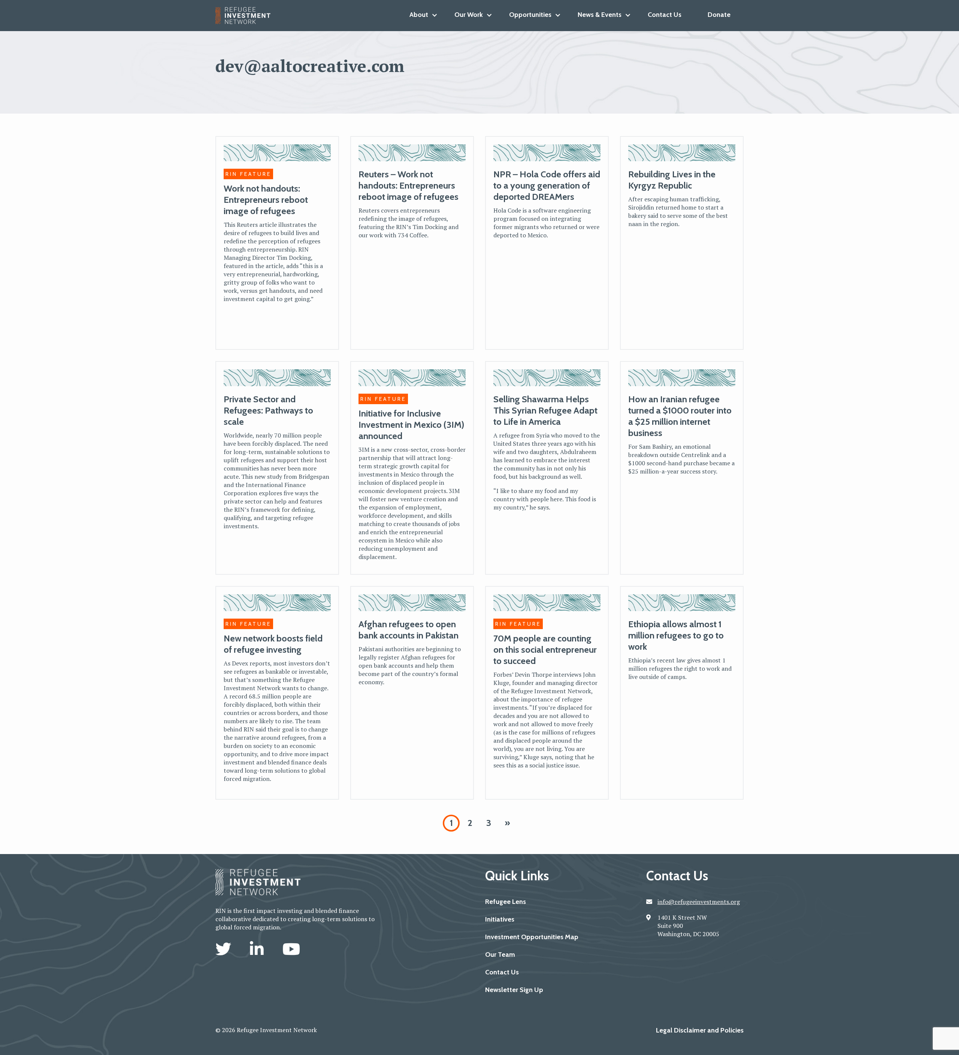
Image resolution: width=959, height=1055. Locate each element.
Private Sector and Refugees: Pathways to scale (268, 410)
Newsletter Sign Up (514, 990)
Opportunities (530, 14)
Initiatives (499, 919)
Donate (719, 14)
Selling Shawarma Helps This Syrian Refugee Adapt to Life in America (545, 410)
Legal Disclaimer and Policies (700, 1030)
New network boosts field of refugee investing (273, 644)
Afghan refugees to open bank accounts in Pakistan (409, 630)
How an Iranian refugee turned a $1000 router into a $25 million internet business (680, 416)
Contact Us (664, 14)
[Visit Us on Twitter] (225, 948)
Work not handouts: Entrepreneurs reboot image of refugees (266, 199)
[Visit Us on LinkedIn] (258, 948)
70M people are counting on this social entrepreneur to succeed (545, 649)
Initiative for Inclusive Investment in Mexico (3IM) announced (411, 424)
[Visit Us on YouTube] (291, 948)
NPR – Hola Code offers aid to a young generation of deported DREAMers (546, 185)
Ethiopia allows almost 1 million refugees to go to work (676, 635)
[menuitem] (418, 14)
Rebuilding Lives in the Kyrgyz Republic (672, 180)
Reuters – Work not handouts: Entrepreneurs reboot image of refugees (409, 185)
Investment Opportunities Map (531, 937)
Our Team (500, 954)
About (418, 14)
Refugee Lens (505, 902)
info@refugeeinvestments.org (698, 902)
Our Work (468, 14)
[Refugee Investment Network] (245, 15)
